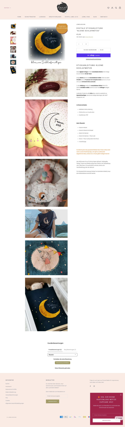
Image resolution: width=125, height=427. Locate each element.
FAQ (7, 397)
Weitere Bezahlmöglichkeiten (93, 59)
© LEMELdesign (11, 417)
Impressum (8, 386)
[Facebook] (90, 386)
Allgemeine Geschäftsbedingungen (15, 403)
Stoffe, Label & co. (71, 16)
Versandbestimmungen (12, 395)
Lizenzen (42, 16)
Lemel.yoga (86, 16)
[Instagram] (94, 386)
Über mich (103, 16)
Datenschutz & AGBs (11, 389)
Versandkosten (89, 37)
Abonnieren (106, 420)
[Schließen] (121, 395)
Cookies (8, 400)
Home (19, 16)
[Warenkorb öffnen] (120, 8)
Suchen (7, 383)
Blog (95, 16)
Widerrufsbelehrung (11, 392)
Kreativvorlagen (55, 16)
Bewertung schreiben (62, 363)
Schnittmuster (30, 16)
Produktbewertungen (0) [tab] (55, 349)
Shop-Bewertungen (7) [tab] (70, 349)
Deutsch (6, 7)
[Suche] (116, 8)
